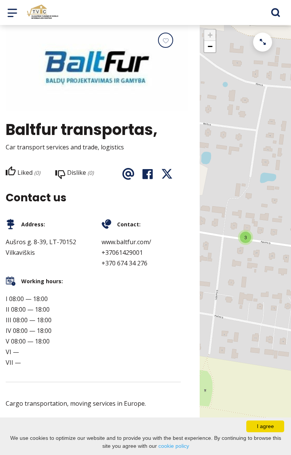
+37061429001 (122, 252)
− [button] (210, 46)
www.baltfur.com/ (126, 242)
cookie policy (173, 446)
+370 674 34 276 (124, 263)
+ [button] (210, 35)
